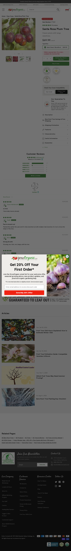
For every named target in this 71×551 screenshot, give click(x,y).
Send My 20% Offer (24, 292)
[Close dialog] (67, 256)
